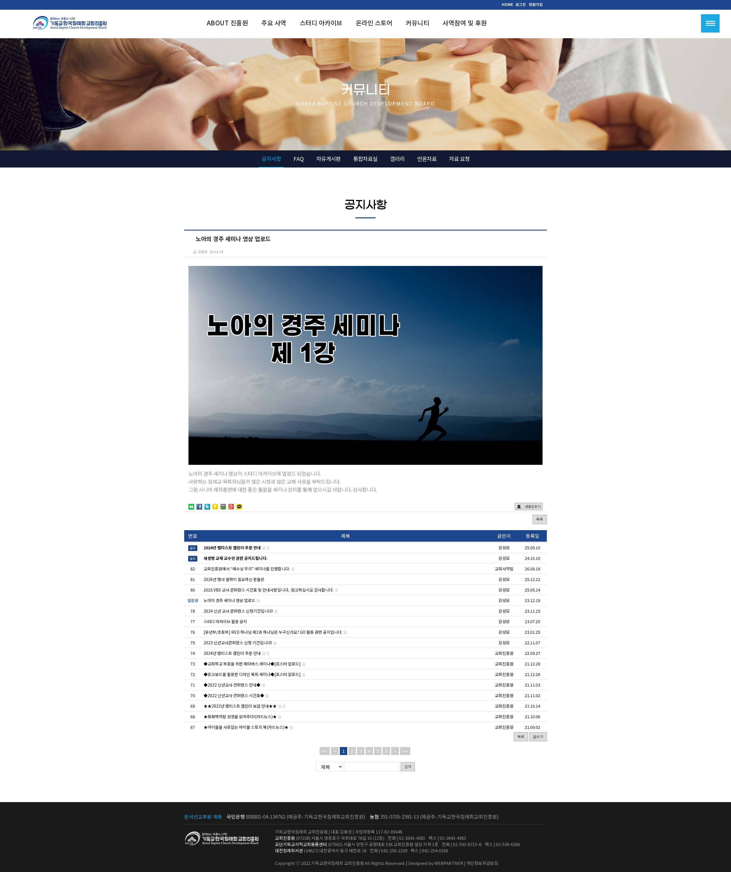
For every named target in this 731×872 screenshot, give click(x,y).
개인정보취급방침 (482, 863)
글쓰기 (538, 736)
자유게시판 (328, 158)
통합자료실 (365, 158)
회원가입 (536, 4)
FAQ (299, 158)
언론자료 (427, 158)
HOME (507, 4)
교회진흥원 (504, 653)
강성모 (504, 579)
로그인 (520, 4)
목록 (539, 519)
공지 (193, 548)
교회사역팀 (504, 569)
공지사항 (271, 158)
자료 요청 (459, 158)
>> (405, 751)
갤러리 (397, 158)
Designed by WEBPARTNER (435, 863)
